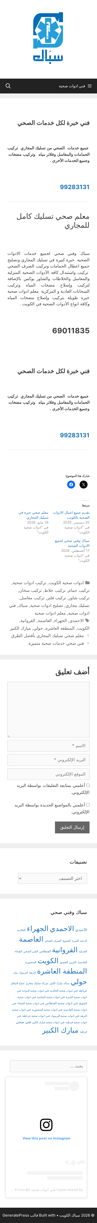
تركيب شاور (79, 597)
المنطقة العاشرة (60, 628)
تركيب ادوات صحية (29, 582)
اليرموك (23, 972)
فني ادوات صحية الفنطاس (61, 1003)
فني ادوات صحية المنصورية (47, 1009)
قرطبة (83, 1031)
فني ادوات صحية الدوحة (35, 990)
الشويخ (67, 940)
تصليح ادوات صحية (46, 605)
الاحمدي (76, 620)
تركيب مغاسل (32, 597)
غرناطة (83, 990)
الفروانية (27, 620)
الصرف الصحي (53, 940)
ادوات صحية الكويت (66, 582)
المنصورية (30, 962)
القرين (72, 962)
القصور (64, 962)
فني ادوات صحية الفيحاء (30, 1003)
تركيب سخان (30, 590)
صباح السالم (17, 983)
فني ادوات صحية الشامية (51, 997)
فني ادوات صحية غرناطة (36, 1016)
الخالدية (21, 930)
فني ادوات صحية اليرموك (65, 1016)
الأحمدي (81, 930)
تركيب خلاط (55, 590)
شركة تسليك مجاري (37, 983)
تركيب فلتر (56, 597)
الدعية (83, 940)
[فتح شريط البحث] (8, 86)
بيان (15, 972)
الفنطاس (45, 951)
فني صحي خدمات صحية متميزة (56, 643)
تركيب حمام (79, 590)
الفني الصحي (30, 951)
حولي (38, 628)
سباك (23, 605)
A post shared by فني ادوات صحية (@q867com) (46, 1190)
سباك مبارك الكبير (59, 983)
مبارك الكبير (20, 628)
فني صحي (23, 1022)
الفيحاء (18, 951)
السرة (75, 940)
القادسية (82, 962)
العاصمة (45, 620)
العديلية (83, 951)
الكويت (83, 628)
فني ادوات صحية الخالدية (64, 990)
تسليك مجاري (78, 605)
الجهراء (60, 620)
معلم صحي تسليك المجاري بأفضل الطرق (47, 635)
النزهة (32, 972)
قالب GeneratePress (20, 1215)
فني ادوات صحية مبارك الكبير (48, 1022)
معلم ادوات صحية (50, 613)
